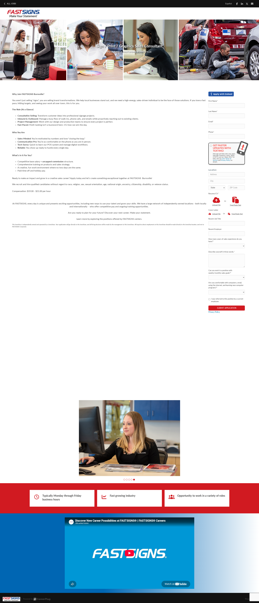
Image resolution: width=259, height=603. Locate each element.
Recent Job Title (214, 219)
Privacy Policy (225, 160)
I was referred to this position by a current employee (227, 300)
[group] (129, 438)
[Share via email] (252, 3)
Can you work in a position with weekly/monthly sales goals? (220, 272)
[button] (124, 479)
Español (228, 4)
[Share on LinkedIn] (242, 4)
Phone (211, 132)
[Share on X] (247, 4)
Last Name (212, 111)
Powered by (28, 599)
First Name (213, 101)
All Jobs (11, 4)
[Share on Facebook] (236, 4)
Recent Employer (215, 229)
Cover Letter (213, 210)
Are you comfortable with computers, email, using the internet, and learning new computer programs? (225, 285)
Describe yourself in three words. (221, 252)
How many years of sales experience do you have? (225, 240)
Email (210, 122)
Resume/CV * (213, 194)
